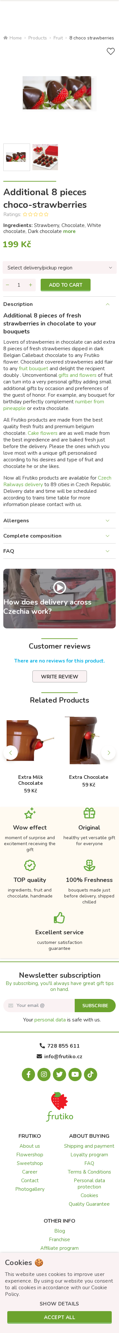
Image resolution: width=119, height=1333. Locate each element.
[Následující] (108, 752)
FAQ (8, 551)
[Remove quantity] (8, 285)
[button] (59, 1304)
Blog (59, 1231)
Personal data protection (89, 1183)
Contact (30, 1180)
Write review (59, 676)
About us (30, 1146)
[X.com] (59, 1074)
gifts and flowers (78, 375)
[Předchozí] (10, 752)
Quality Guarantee (89, 1204)
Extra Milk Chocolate (30, 780)
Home (16, 38)
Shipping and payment (89, 1146)
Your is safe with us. (62, 1019)
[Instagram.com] (44, 1074)
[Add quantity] (31, 285)
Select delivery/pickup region (40, 267)
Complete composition (32, 536)
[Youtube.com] (75, 1074)
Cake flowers (43, 433)
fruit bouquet (33, 368)
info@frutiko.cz (63, 1056)
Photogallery (30, 1189)
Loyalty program (89, 1154)
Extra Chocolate (88, 777)
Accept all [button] (59, 1317)
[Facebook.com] (28, 1074)
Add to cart (65, 285)
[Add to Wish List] (111, 51)
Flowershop (29, 1154)
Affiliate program (59, 1248)
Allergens (16, 520)
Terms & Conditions (89, 1172)
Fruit (58, 38)
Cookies (89, 1195)
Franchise (59, 1239)
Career (29, 1172)
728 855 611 (63, 1046)
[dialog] (59, 1293)
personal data (50, 1019)
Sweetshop (30, 1163)
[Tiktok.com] (90, 1074)
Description (18, 304)
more (69, 231)
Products (37, 38)
